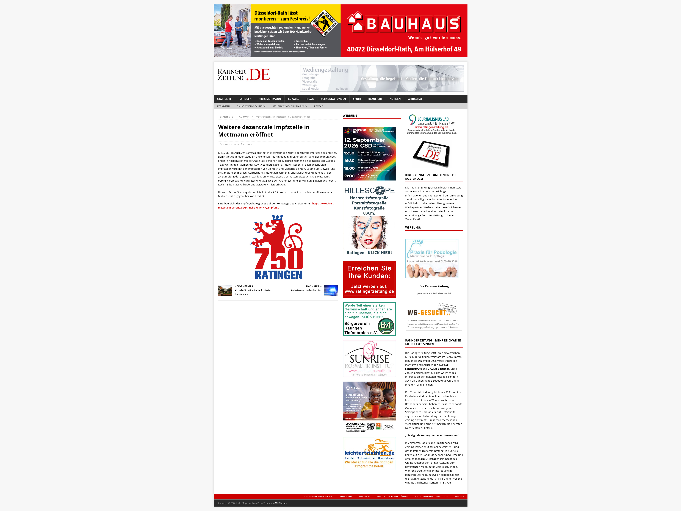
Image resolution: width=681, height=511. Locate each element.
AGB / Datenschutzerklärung (392, 496)
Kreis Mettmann (270, 99)
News (310, 99)
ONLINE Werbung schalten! (251, 106)
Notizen (395, 99)
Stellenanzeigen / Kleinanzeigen (290, 106)
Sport (357, 99)
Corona (248, 144)
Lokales (293, 99)
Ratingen (245, 99)
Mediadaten (223, 106)
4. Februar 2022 (231, 144)
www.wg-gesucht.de (421, 327)
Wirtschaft (416, 99)
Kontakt (318, 106)
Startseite (224, 99)
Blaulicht (375, 99)
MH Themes (281, 503)
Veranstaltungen (333, 99)
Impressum (364, 496)
